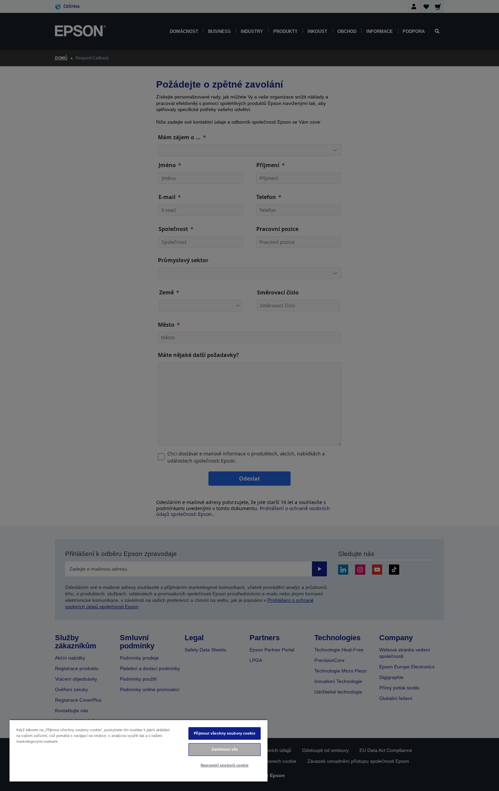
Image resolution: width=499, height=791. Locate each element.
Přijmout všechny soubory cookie (224, 733)
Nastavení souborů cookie (224, 765)
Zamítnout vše (224, 749)
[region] (138, 750)
